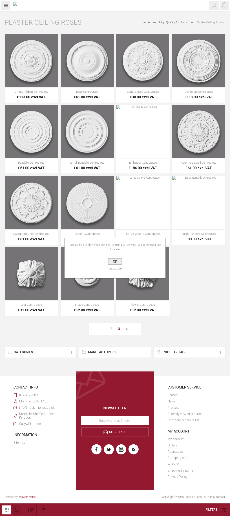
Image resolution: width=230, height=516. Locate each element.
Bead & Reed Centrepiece (143, 91)
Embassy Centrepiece (143, 162)
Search (173, 395)
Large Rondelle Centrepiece (198, 233)
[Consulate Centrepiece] (199, 60)
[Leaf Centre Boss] (31, 274)
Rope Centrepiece (87, 91)
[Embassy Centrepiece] (143, 131)
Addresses (175, 451)
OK (115, 261)
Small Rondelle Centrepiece (87, 162)
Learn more (115, 268)
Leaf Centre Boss (31, 304)
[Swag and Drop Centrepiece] (31, 202)
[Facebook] (96, 449)
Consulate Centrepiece (199, 91)
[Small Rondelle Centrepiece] (87, 131)
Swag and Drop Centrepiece (31, 233)
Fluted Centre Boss (87, 304)
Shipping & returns (180, 470)
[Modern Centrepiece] (87, 202)
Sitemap (19, 442)
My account (176, 439)
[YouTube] (121, 449)
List (16, 509)
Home (146, 22)
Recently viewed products (185, 414)
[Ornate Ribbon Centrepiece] (31, 60)
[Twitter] (109, 449)
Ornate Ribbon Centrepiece (31, 91)
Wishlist (173, 464)
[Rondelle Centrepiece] (31, 131)
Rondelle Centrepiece (31, 162)
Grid (6, 509)
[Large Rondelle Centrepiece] (199, 202)
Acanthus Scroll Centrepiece (198, 162)
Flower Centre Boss (143, 304)
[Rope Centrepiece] (87, 60)
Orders (172, 445)
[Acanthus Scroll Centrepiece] (199, 131)
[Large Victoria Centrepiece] (143, 202)
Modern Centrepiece (87, 233)
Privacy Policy (178, 477)
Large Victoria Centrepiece (143, 233)
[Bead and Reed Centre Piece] (143, 60)
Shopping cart (178, 458)
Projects (173, 407)
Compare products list (183, 420)
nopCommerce (26, 496)
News (172, 401)
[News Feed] (133, 449)
